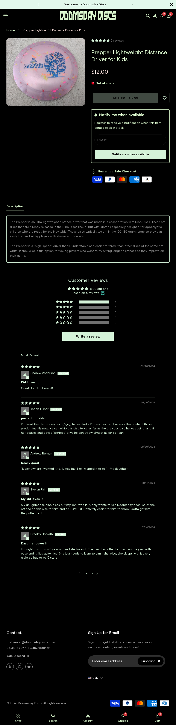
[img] (30, 367)
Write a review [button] (88, 336)
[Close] (170, 4)
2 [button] (86, 573)
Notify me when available (130, 154)
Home (10, 30)
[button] (101, 40)
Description (15, 206)
